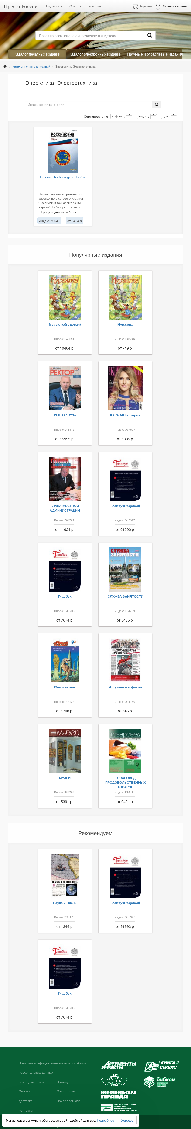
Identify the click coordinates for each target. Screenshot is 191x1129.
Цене (166, 116)
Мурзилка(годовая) (65, 324)
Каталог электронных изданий (95, 54)
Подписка (52, 6)
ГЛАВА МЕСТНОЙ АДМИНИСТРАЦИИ (65, 508)
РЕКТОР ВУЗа (65, 415)
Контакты (95, 6)
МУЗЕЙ (65, 777)
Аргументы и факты (125, 687)
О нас (74, 6)
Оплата (24, 1091)
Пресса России (21, 6)
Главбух (65, 596)
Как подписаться (31, 1082)
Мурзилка (125, 324)
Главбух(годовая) (125, 505)
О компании (66, 1091)
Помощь (63, 1082)
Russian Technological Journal (63, 176)
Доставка (25, 1101)
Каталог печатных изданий (37, 54)
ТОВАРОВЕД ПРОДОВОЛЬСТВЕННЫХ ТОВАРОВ (125, 782)
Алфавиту (118, 116)
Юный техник (65, 687)
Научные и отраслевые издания (154, 54)
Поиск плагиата (68, 1101)
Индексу (143, 116)
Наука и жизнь (65, 902)
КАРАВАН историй (125, 415)
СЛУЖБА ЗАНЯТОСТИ (125, 596)
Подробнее (105, 1120)
